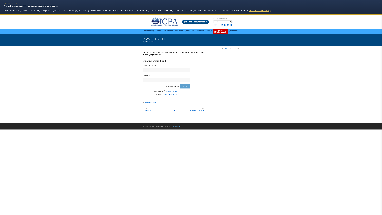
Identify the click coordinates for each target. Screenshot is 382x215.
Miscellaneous (148, 102)
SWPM (154, 102)
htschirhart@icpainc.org (260, 10)
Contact (224, 19)
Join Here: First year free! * (195, 22)
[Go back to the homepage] (164, 21)
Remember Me (173, 86)
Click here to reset (172, 91)
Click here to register (171, 94)
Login (217, 19)
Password (146, 76)
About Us (216, 25)
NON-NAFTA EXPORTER (197, 110)
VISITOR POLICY (149, 110)
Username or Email (149, 65)
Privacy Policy (176, 126)
